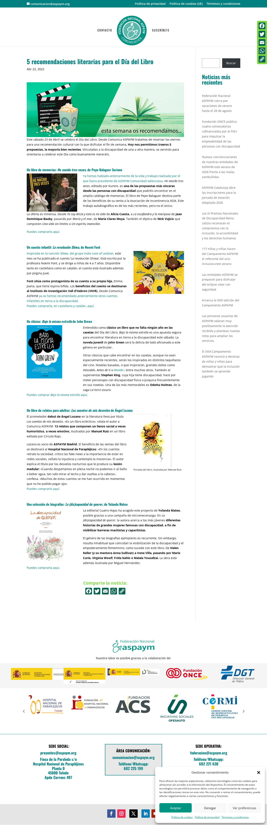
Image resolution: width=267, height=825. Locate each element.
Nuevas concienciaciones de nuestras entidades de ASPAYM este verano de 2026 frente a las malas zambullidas (220, 167)
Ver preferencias (244, 808)
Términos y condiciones (235, 817)
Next (243, 711)
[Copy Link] (122, 591)
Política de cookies (182, 817)
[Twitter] (262, 34)
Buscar (231, 63)
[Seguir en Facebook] (111, 813)
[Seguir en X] (133, 813)
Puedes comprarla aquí (43, 568)
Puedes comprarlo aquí (43, 489)
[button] (259, 772)
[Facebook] (88, 591)
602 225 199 (133, 768)
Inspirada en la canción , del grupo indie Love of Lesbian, (70, 253)
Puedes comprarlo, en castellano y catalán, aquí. (60, 306)
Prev (24, 711)
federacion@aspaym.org (208, 752)
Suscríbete (161, 30)
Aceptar (175, 808)
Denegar (210, 808)
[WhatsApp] (262, 51)
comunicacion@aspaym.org (133, 757)
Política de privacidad (207, 817)
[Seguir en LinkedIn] (145, 813)
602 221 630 (208, 763)
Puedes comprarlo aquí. (43, 232)
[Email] (262, 42)
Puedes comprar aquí (57, 395)
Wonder (119, 370)
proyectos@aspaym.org (58, 752)
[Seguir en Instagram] (121, 813)
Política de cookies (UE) (186, 4)
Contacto (104, 30)
